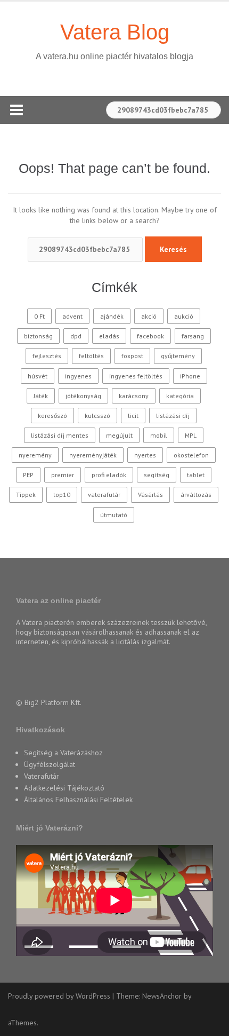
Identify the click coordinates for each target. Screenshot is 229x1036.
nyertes (145, 455)
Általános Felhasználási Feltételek (78, 799)
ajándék (112, 316)
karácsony (134, 396)
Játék (41, 396)
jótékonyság (83, 396)
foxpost (132, 356)
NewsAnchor (162, 996)
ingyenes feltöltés (135, 376)
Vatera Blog (114, 32)
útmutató (113, 515)
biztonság (38, 336)
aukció (183, 316)
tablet (196, 475)
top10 (61, 495)
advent (72, 316)
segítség (156, 475)
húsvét (37, 376)
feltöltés (91, 356)
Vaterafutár (41, 776)
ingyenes (78, 376)
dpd (75, 336)
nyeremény (35, 455)
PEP (28, 475)
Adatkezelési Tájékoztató (64, 788)
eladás (109, 336)
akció (149, 316)
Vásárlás (150, 495)
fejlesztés (46, 356)
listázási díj (173, 416)
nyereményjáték (93, 455)
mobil (158, 435)
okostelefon (191, 455)
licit (133, 416)
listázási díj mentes (59, 435)
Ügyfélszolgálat (49, 764)
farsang (193, 336)
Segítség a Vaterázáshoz (63, 752)
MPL (191, 435)
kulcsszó (97, 416)
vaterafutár (104, 495)
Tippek (26, 495)
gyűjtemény (178, 356)
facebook (150, 336)
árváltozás (196, 495)
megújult (119, 435)
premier (62, 475)
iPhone (190, 376)
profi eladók (109, 475)
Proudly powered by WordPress (59, 996)
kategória (180, 396)
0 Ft (39, 316)
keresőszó (52, 416)
